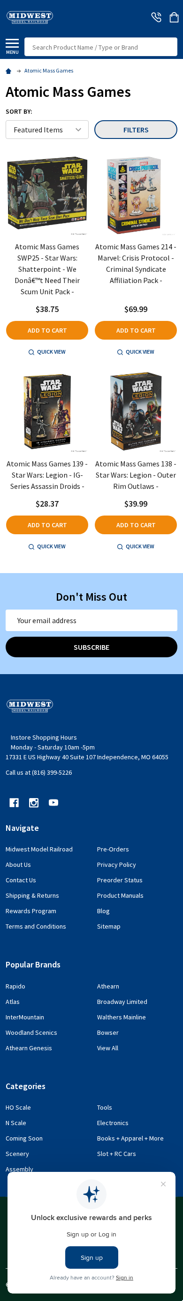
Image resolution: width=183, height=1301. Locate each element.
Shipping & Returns (32, 895)
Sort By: (19, 111)
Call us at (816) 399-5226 (39, 772)
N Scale (16, 1123)
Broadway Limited (122, 1001)
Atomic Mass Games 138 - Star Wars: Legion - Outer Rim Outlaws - (135, 475)
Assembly (19, 1169)
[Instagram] (33, 802)
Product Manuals (120, 895)
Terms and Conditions (36, 926)
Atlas (13, 1001)
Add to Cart (47, 330)
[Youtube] (53, 802)
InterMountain (25, 1017)
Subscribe (91, 647)
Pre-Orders (113, 849)
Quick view (51, 351)
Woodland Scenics (31, 1032)
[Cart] (174, 17)
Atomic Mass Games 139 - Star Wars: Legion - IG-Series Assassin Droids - (47, 475)
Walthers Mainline (121, 1017)
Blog (103, 911)
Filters (136, 129)
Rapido (15, 986)
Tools (104, 1107)
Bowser (108, 1032)
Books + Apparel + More (130, 1138)
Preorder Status (120, 880)
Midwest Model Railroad (39, 849)
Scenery (17, 1153)
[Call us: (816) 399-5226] (156, 17)
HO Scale (18, 1107)
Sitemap (109, 926)
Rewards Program (31, 911)
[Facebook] (14, 802)
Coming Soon (24, 1138)
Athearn (108, 986)
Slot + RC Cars (116, 1153)
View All (107, 1048)
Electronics (113, 1123)
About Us (18, 864)
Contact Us (21, 880)
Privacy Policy (116, 864)
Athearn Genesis (29, 1048)
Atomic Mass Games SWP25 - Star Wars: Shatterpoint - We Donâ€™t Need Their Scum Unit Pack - (47, 269)
